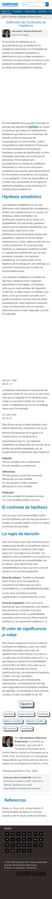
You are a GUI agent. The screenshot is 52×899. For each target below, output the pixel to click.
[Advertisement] (26, 95)
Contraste (43, 714)
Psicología (30, 12)
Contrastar (26, 728)
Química (31, 16)
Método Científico (13, 721)
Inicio (4, 16)
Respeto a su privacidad (14, 868)
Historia (42, 12)
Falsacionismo (26, 714)
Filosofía (17, 12)
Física (38, 16)
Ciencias (13, 16)
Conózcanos (31, 868)
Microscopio (10, 728)
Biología (22, 16)
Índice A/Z (5, 12)
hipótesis (33, 126)
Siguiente (26, 703)
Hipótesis (9, 714)
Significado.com (10, 4)
